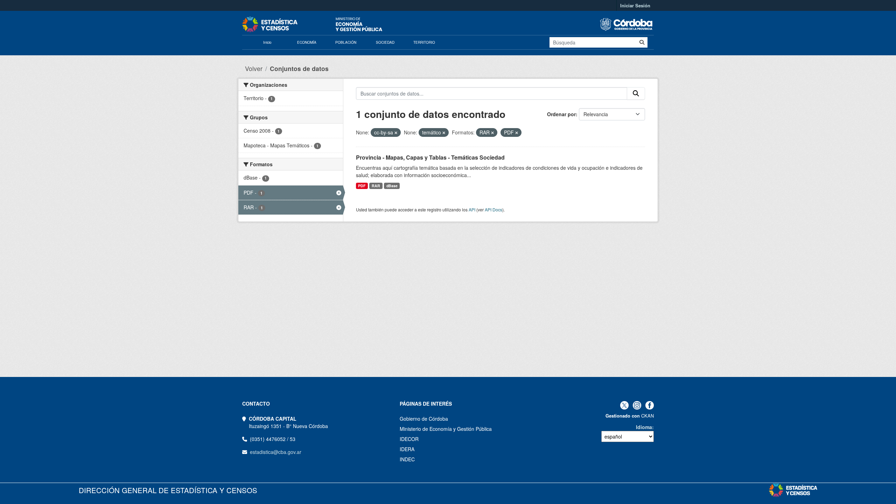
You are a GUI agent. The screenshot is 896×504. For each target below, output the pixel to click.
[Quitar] (395, 132)
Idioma (644, 427)
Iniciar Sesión (635, 5)
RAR (376, 185)
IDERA (407, 449)
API (472, 209)
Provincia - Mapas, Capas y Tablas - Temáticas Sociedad (430, 157)
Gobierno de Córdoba (424, 418)
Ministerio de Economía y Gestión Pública (446, 428)
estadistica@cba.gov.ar (275, 451)
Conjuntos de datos (299, 68)
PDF (361, 185)
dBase (392, 185)
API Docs (493, 209)
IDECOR (409, 438)
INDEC (407, 459)
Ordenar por (561, 114)
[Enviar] (642, 42)
